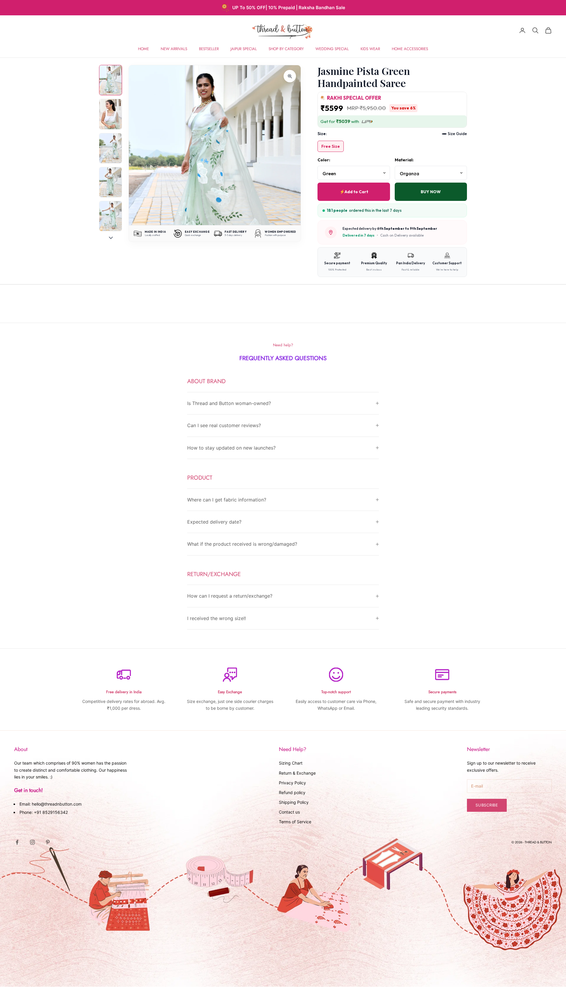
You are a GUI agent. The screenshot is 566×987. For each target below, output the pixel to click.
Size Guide (457, 133)
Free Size (330, 146)
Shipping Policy (294, 802)
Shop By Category (286, 49)
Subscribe (486, 805)
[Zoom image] (290, 76)
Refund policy (292, 792)
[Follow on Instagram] (32, 842)
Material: (404, 160)
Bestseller (209, 49)
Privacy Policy (292, 782)
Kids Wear (370, 49)
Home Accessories (410, 49)
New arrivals (174, 49)
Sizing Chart (290, 762)
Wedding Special (332, 49)
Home (143, 49)
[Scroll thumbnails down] (111, 238)
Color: (323, 160)
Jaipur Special (244, 49)
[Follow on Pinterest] (48, 842)
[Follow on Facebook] (17, 842)
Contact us (289, 811)
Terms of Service (295, 821)
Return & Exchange (297, 773)
